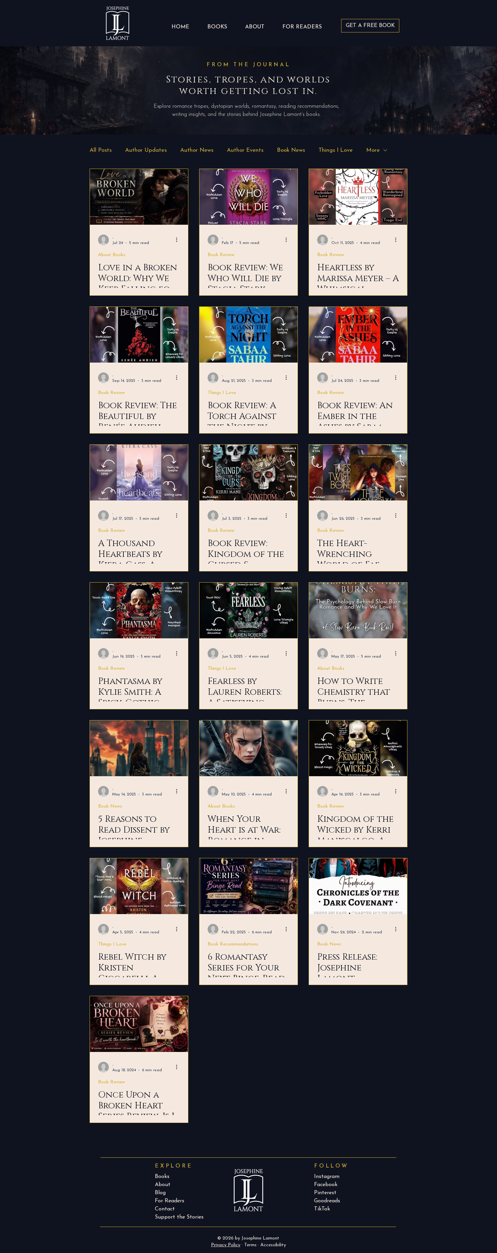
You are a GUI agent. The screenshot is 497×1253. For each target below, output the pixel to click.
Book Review (221, 254)
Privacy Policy (225, 1245)
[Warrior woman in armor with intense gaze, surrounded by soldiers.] (248, 748)
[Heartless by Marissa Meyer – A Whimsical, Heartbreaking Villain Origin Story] (358, 197)
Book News (291, 150)
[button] (302, 24)
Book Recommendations (233, 944)
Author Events (245, 150)
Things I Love (335, 150)
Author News (196, 150)
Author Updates (146, 150)
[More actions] (179, 240)
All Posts (101, 150)
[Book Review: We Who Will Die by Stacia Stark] (248, 197)
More (373, 150)
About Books (111, 254)
